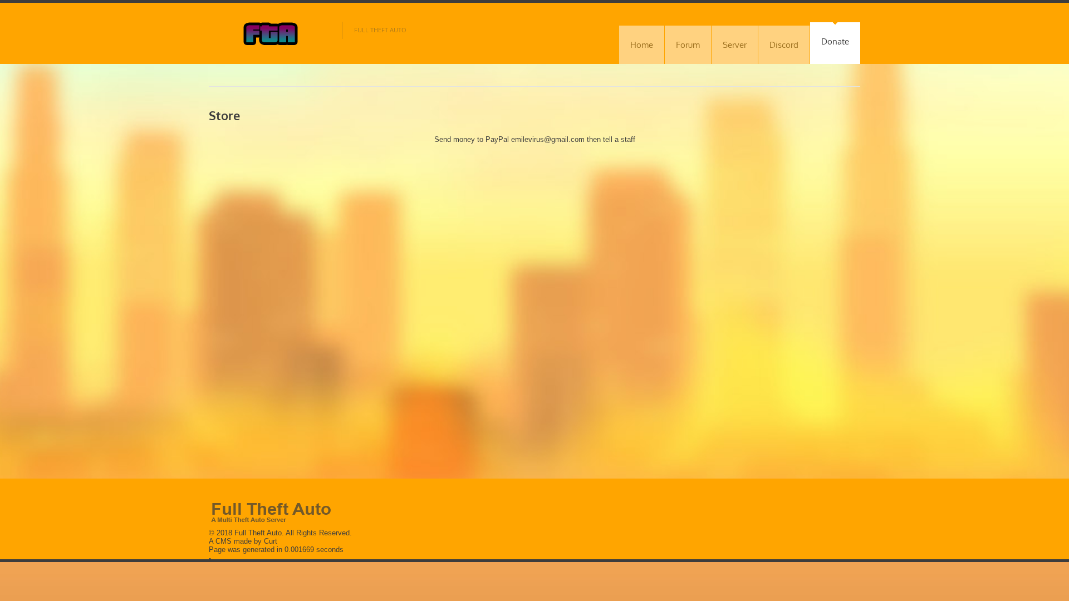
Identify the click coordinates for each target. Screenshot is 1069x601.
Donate (835, 41)
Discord (783, 45)
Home (641, 45)
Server (735, 45)
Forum (688, 45)
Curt (270, 541)
